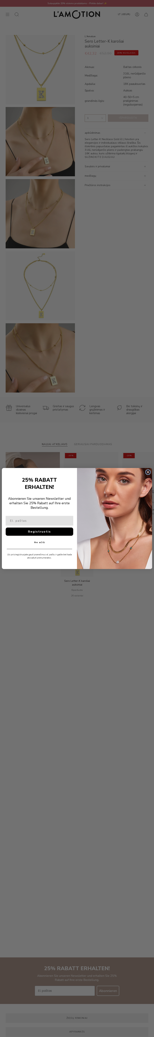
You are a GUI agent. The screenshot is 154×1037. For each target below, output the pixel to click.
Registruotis (39, 532)
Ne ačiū (39, 542)
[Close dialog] (148, 472)
